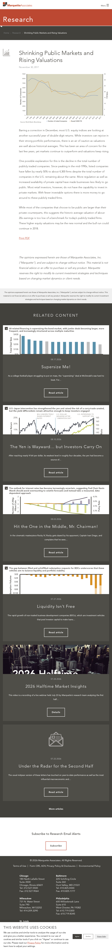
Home (6, 33)
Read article (56, 392)
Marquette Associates (17, 4)
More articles (56, 809)
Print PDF (24, 238)
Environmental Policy (89, 866)
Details (56, 712)
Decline (88, 936)
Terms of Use (19, 866)
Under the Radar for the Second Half (56, 766)
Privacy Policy (34, 942)
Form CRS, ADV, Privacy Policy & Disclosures (52, 866)
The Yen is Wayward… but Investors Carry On (56, 446)
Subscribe (56, 845)
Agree (77, 936)
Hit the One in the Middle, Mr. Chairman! (56, 526)
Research (16, 33)
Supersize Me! (56, 366)
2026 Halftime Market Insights (56, 686)
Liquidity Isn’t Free (56, 606)
